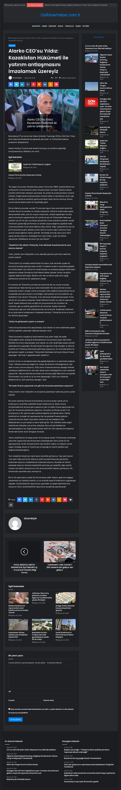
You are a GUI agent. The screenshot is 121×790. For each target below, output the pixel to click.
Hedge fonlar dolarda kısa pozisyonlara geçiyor (65, 608)
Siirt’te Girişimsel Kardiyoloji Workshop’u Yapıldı (105, 161)
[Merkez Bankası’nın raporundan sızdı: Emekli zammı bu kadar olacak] (19, 598)
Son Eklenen (99, 37)
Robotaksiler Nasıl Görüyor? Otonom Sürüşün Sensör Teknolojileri (105, 228)
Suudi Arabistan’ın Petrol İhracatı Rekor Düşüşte (65, 634)
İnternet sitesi (48, 700)
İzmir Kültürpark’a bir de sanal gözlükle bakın (106, 355)
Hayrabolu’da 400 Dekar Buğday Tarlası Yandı (106, 277)
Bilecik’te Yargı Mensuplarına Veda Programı (106, 207)
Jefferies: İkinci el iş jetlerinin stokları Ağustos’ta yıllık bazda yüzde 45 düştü (42, 596)
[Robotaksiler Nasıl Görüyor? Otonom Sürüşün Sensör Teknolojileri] (91, 223)
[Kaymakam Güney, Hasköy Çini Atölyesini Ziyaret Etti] (19, 624)
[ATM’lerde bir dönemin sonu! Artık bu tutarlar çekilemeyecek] (91, 313)
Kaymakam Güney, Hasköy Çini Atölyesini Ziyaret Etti (18, 634)
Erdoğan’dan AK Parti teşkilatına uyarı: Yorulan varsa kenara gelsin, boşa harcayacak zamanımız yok (106, 109)
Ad (10, 691)
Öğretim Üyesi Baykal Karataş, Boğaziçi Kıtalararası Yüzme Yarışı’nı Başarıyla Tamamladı (106, 65)
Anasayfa (36, 26)
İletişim (85, 26)
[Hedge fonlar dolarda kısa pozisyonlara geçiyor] (66, 598)
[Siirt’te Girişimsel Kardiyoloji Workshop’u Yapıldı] (91, 159)
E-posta (12, 700)
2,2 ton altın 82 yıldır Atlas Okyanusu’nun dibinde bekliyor (98, 47)
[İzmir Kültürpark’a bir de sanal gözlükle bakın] (91, 354)
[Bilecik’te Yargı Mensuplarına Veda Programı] (91, 205)
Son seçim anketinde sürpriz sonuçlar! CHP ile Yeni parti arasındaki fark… (106, 374)
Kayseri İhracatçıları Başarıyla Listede (25, 175)
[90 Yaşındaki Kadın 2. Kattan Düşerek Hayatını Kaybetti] (91, 247)
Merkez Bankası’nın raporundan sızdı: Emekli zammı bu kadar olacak (18, 609)
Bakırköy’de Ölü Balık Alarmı (105, 129)
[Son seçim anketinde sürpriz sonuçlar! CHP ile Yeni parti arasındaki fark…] (91, 370)
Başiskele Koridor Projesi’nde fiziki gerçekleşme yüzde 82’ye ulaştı (40, 635)
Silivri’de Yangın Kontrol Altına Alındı (57, 5)
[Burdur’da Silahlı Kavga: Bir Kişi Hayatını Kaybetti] (91, 178)
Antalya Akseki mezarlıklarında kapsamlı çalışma (98, 265)
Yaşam (78, 26)
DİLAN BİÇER (17, 78)
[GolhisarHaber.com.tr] (60, 15)
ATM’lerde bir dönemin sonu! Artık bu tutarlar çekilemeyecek (106, 316)
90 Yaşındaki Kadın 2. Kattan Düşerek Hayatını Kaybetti (105, 250)
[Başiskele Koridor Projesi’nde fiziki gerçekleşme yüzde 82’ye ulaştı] (42, 624)
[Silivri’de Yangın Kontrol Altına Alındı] (91, 86)
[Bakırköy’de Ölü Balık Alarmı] (91, 130)
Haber (44, 26)
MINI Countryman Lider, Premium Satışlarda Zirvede (97, 332)
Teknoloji (69, 26)
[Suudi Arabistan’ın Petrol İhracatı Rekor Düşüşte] (66, 624)
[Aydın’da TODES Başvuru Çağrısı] (15, 167)
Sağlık (60, 26)
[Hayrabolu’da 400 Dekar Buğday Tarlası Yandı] (91, 276)
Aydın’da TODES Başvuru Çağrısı (37, 164)
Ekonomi (52, 26)
